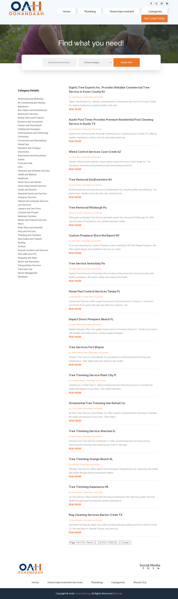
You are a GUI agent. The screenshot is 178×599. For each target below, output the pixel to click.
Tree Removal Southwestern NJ (90, 179)
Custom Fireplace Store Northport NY (94, 235)
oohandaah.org (82, 593)
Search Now (126, 62)
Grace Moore (76, 129)
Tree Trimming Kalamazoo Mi (88, 487)
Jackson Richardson (79, 353)
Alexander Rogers (78, 380)
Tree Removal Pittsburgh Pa (88, 207)
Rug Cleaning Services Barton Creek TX (95, 515)
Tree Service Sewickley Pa (87, 263)
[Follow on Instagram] (162, 3)
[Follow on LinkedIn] (167, 3)
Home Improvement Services (65, 582)
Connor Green (76, 213)
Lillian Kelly (75, 157)
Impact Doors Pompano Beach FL (91, 319)
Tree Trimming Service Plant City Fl (92, 375)
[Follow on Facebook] (151, 3)
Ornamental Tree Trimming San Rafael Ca (97, 403)
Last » (127, 542)
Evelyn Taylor (76, 436)
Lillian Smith (76, 185)
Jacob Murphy (77, 97)
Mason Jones (76, 520)
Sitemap (117, 593)
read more (75, 109)
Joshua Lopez (76, 492)
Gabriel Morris (77, 297)
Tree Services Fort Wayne (86, 347)
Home (66, 11)
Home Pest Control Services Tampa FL (94, 291)
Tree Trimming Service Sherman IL (92, 431)
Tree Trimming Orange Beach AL (91, 459)
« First (88, 542)
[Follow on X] (156, 3)
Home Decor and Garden (93, 97)
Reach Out (140, 582)
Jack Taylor (75, 241)
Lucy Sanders (76, 408)
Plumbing (90, 11)
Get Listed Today (154, 18)
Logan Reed (76, 269)
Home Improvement (122, 11)
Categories (155, 11)
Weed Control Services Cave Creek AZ (95, 151)
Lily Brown (75, 464)
